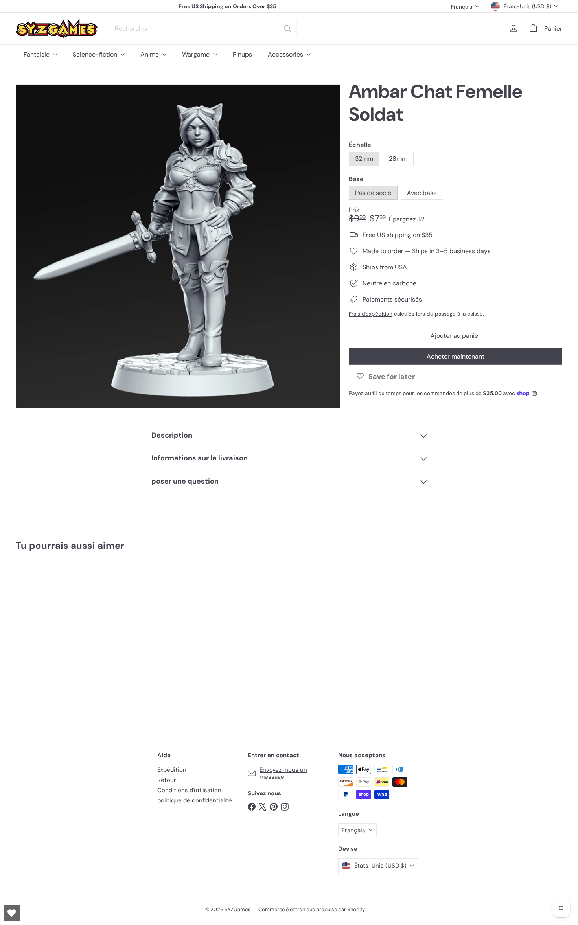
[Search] (287, 28)
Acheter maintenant (455, 356)
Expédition (171, 770)
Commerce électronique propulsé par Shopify (311, 909)
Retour (166, 780)
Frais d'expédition (370, 313)
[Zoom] (178, 246)
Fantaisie (37, 54)
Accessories (286, 54)
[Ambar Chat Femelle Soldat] (58, 635)
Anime (150, 54)
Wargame (196, 54)
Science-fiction (96, 54)
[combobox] (203, 28)
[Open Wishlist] (12, 913)
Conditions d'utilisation (189, 790)
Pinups (242, 54)
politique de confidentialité (194, 800)
